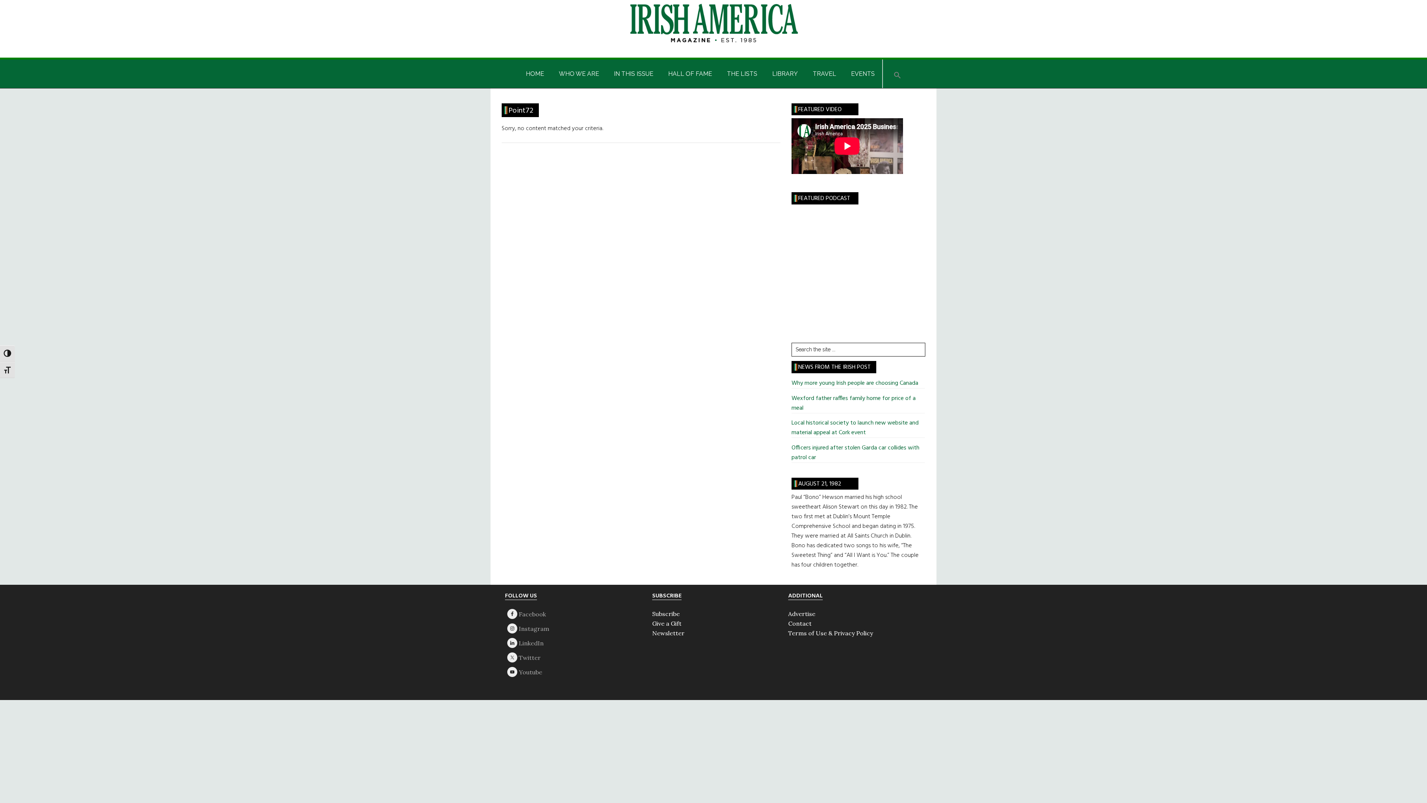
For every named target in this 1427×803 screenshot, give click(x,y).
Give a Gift (667, 623)
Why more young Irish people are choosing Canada (855, 383)
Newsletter (668, 633)
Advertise (801, 613)
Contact (800, 623)
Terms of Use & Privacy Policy (830, 633)
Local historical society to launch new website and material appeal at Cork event (855, 428)
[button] (897, 73)
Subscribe (666, 613)
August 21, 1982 (819, 484)
